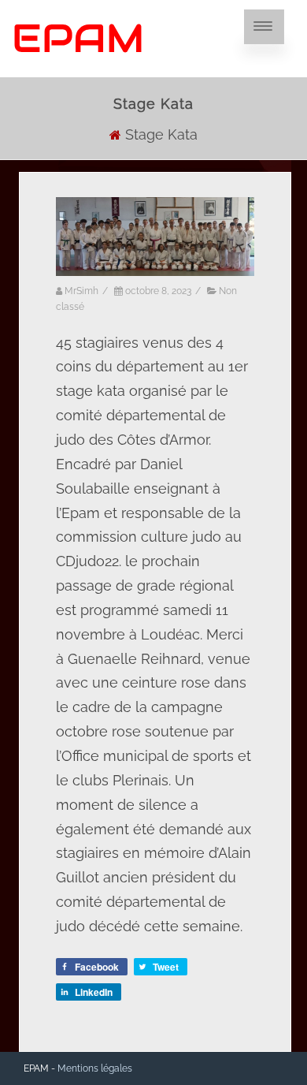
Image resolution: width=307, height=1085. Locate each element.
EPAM (78, 38)
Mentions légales (94, 1068)
